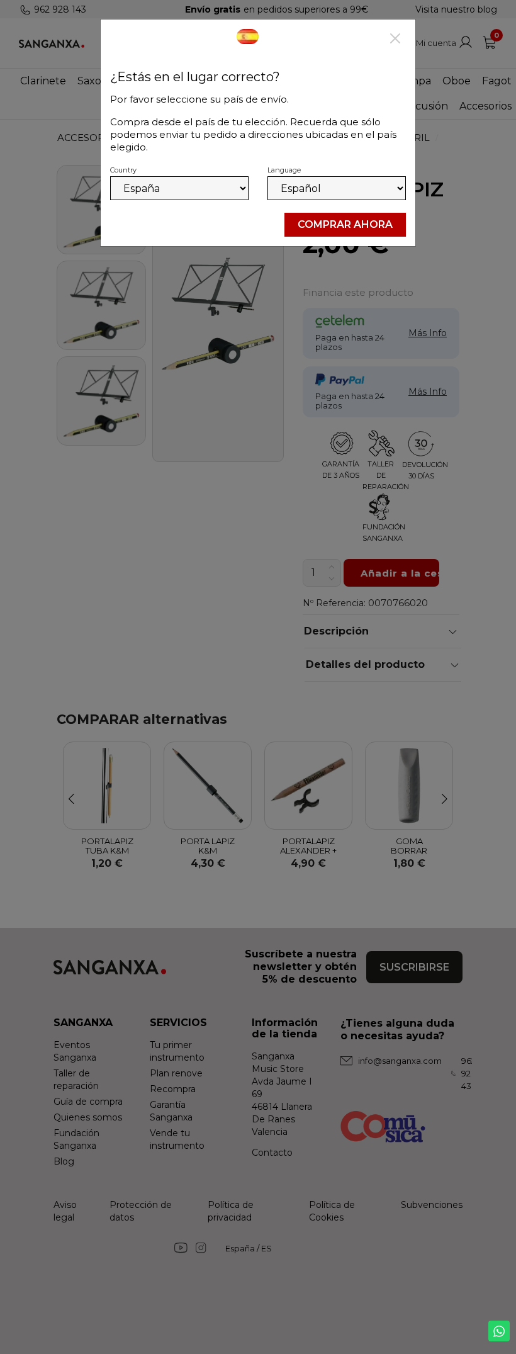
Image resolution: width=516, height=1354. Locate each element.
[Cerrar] (395, 40)
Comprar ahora (345, 224)
